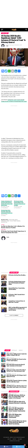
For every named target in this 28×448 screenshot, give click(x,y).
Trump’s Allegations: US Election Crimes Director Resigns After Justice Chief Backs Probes (6, 203)
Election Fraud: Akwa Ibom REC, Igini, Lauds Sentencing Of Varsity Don (6, 211)
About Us (9, 439)
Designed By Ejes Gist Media (15, 440)
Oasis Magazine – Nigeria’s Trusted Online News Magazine (14, 437)
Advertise (14, 439)
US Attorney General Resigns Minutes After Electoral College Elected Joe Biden (19, 203)
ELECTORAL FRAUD (14, 219)
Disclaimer (20, 439)
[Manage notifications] (25, 445)
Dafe (7, 45)
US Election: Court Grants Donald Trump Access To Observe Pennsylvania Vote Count (14, 100)
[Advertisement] (14, 14)
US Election (4, 222)
